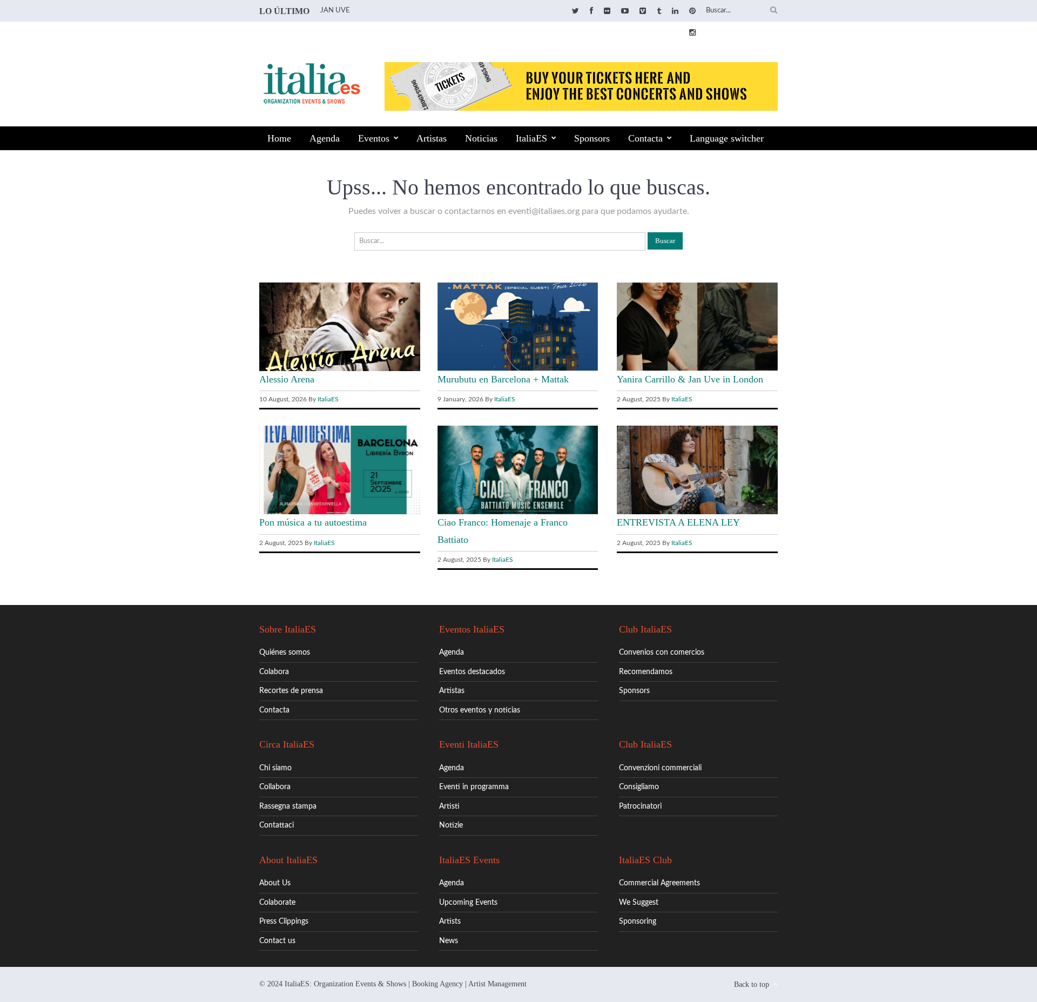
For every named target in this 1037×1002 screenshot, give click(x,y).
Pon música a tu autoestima (313, 522)
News (448, 941)
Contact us (277, 941)
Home (279, 138)
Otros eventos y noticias (479, 710)
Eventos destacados (472, 672)
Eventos (373, 138)
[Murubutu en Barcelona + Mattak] (517, 368)
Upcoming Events (468, 902)
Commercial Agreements (659, 883)
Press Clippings (283, 921)
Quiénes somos (284, 652)
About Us (275, 883)
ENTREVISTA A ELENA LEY (678, 522)
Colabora (274, 672)
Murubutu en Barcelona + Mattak (503, 379)
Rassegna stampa (288, 806)
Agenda (324, 138)
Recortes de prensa (291, 691)
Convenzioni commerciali (660, 768)
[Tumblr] (659, 11)
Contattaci (276, 825)
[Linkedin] (675, 11)
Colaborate (277, 902)
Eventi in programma (474, 787)
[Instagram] (692, 33)
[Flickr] (607, 11)
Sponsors (592, 138)
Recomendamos (645, 672)
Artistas (431, 138)
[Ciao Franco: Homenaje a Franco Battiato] (517, 512)
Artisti (449, 806)
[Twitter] (575, 11)
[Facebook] (591, 11)
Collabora (275, 787)
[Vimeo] (642, 11)
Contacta (645, 138)
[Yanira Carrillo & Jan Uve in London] (697, 368)
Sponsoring (637, 921)
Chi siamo (275, 768)
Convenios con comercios (661, 652)
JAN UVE (335, 10)
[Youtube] (625, 11)
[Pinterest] (692, 11)
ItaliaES (531, 138)
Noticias (481, 138)
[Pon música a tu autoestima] (339, 512)
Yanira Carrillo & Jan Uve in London (690, 379)
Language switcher (727, 138)
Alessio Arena (286, 379)
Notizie (451, 825)
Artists (450, 921)
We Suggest (638, 902)
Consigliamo (639, 787)
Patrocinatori (640, 806)
